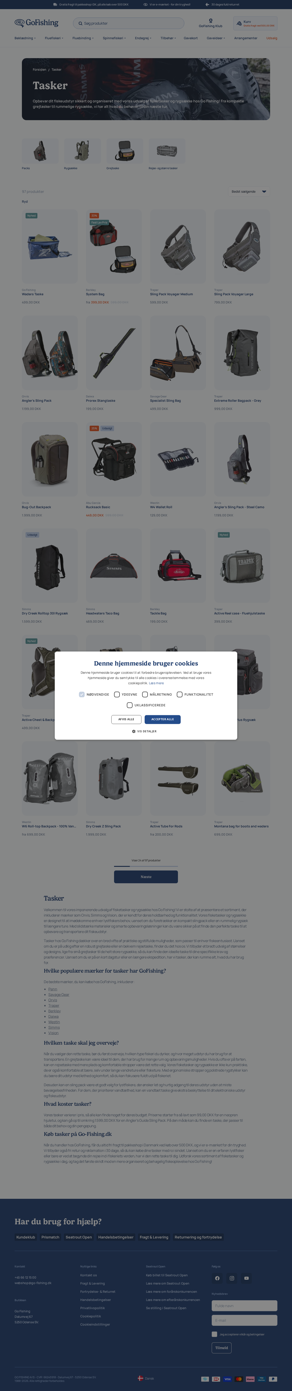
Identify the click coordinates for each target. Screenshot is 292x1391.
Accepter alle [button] (162, 719)
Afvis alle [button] (126, 719)
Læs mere (156, 683)
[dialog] (146, 695)
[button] (146, 731)
